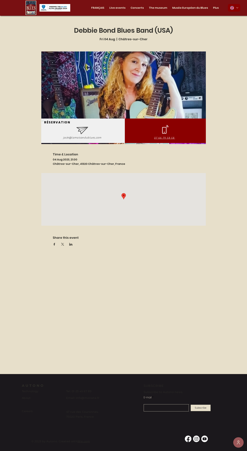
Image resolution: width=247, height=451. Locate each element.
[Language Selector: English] (234, 8)
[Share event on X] (62, 244)
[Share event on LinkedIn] (70, 244)
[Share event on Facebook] (54, 244)
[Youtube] (204, 439)
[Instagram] (196, 439)
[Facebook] (188, 439)
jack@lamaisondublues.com (82, 137)
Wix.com (83, 441)
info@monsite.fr (87, 398)
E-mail (148, 397)
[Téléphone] (238, 442)
